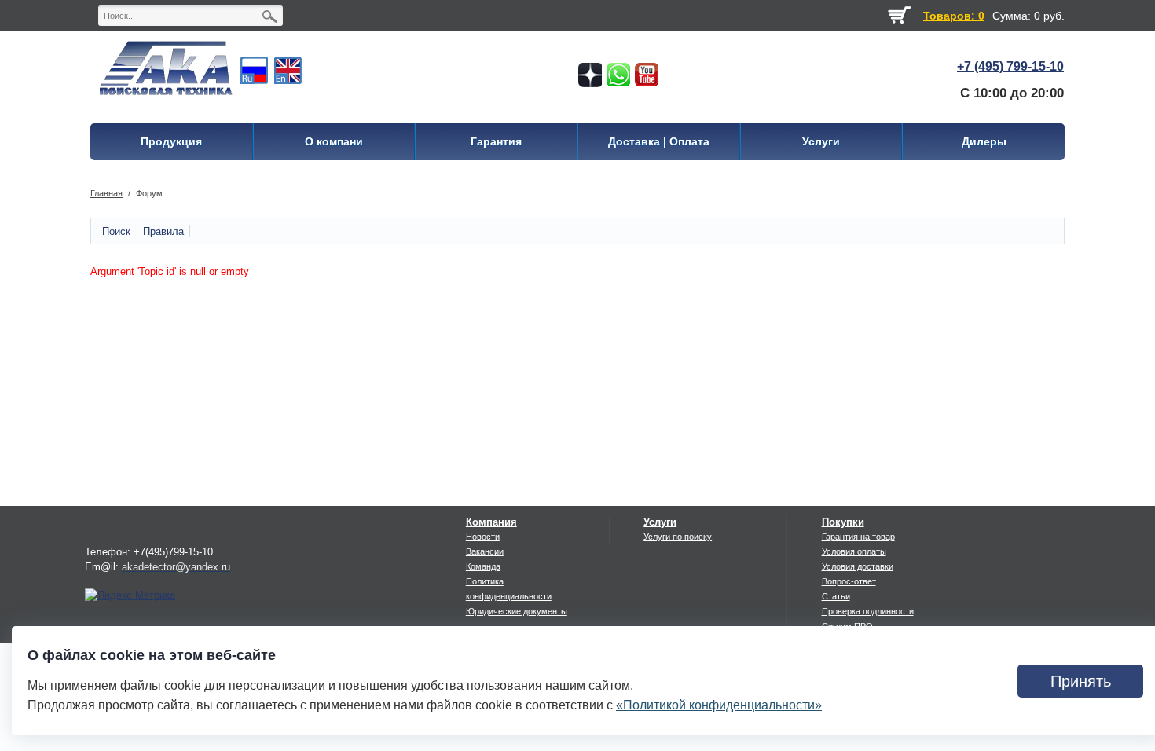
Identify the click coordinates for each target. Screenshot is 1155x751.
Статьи (836, 596)
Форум (149, 193)
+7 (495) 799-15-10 (1010, 66)
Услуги (660, 522)
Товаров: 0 (953, 15)
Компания (491, 522)
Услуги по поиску (678, 536)
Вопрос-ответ (849, 581)
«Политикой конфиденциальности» (719, 705)
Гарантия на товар (858, 536)
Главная (106, 193)
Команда (483, 566)
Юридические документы (516, 611)
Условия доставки (857, 566)
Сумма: (1011, 15)
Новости (483, 536)
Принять (1080, 681)
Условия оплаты (854, 551)
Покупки (843, 522)
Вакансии (485, 551)
